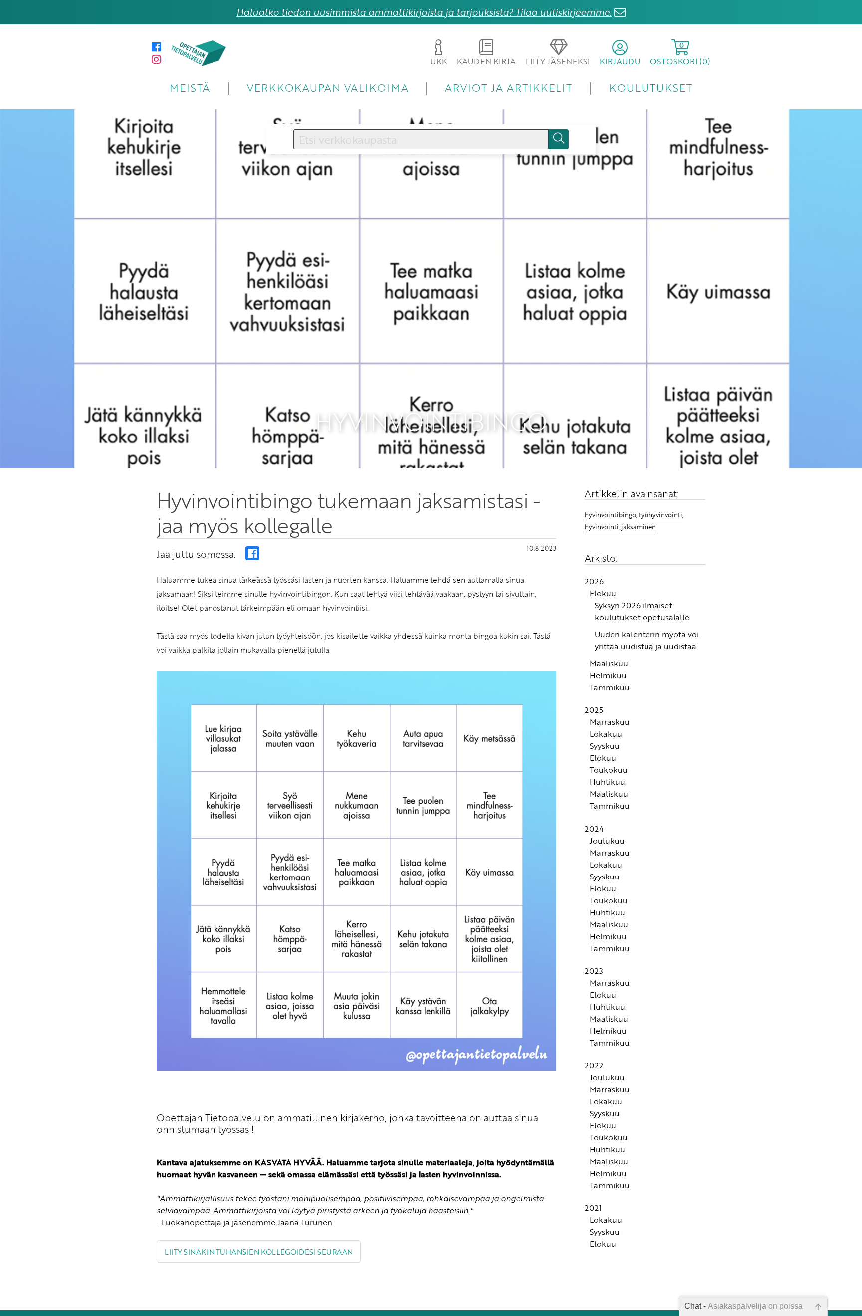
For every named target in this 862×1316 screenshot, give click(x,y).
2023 (594, 971)
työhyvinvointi (660, 515)
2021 (593, 1208)
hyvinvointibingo (610, 515)
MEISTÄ (190, 87)
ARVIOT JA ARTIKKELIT (508, 87)
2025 (594, 710)
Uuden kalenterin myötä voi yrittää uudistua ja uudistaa (647, 640)
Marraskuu (610, 722)
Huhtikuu (607, 782)
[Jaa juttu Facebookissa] (252, 553)
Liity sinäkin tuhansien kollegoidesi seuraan (259, 1251)
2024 (594, 829)
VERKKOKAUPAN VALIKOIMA (328, 87)
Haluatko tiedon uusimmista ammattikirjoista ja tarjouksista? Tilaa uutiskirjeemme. (424, 12)
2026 (594, 581)
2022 (594, 1065)
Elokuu (603, 593)
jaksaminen (638, 527)
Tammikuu (610, 687)
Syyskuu (605, 746)
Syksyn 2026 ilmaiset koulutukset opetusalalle (642, 611)
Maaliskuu (609, 663)
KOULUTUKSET (650, 87)
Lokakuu (606, 734)
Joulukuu (607, 841)
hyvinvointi (602, 527)
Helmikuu (608, 675)
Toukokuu (609, 770)
